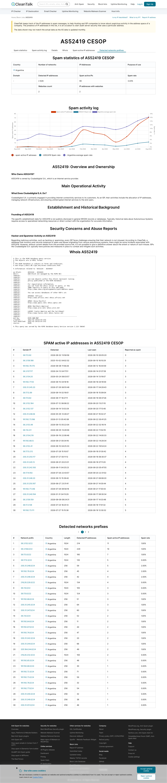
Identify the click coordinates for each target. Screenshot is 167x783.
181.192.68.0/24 (27, 666)
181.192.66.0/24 (27, 599)
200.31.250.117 (29, 457)
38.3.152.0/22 (27, 543)
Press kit (131, 753)
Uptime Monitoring (119, 4)
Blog (100, 755)
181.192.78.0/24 (27, 571)
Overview (14, 729)
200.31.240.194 (29, 494)
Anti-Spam (79, 4)
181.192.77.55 (28, 382)
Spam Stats (45, 760)
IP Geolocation (32, 11)
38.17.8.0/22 (26, 593)
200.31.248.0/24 (28, 577)
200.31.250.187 (29, 483)
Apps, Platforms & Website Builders (24, 733)
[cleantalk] (22, 4)
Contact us (132, 750)
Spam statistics (20, 50)
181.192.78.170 (29, 366)
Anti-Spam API (16, 739)
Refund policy (104, 739)
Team (101, 733)
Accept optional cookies (146, 770)
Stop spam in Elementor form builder (24, 749)
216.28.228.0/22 (28, 582)
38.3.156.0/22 (26, 549)
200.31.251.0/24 (27, 705)
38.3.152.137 (28, 408)
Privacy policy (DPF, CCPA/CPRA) (111, 736)
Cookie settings (134, 757)
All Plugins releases (48, 750)
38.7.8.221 (27, 430)
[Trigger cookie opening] (15, 768)
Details (55, 50)
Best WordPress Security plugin (52, 729)
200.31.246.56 (29, 414)
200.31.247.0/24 (28, 610)
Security (91, 4)
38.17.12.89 (27, 392)
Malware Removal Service (50, 736)
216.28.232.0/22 (28, 655)
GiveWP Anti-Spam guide (20, 752)
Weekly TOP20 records (78, 758)
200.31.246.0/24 (28, 566)
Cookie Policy (38, 777)
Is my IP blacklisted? (120, 17)
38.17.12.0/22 (26, 560)
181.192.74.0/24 (27, 632)
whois (65, 50)
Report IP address (149, 17)
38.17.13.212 (28, 451)
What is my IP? (135, 17)
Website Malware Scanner (95, 11)
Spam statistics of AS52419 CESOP (83, 58)
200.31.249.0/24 (28, 699)
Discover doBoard (76, 736)
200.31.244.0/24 (28, 644)
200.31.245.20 (29, 387)
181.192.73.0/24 (27, 677)
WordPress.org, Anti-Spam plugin (140, 726)
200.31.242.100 (29, 467)
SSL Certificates (76, 729)
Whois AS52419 (83, 252)
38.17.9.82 (27, 398)
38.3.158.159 (28, 499)
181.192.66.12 (28, 441)
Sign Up (149, 4)
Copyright (102, 743)
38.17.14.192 (28, 473)
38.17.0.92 (27, 355)
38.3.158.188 (28, 360)
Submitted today (76, 751)
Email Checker (50, 11)
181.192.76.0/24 (27, 683)
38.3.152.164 (28, 403)
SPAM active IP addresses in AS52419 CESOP (83, 343)
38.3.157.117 (28, 371)
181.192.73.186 (29, 419)
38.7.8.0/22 (25, 588)
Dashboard (45, 753)
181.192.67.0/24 (27, 627)
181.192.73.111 (28, 510)
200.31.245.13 (29, 462)
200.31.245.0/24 (28, 605)
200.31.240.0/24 (28, 694)
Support (131, 746)
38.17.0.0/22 (26, 554)
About (101, 729)
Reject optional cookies (146, 777)
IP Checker (16, 11)
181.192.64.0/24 (27, 621)
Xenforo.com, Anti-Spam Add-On (140, 733)
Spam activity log (39, 50)
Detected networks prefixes (112, 50)
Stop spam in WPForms (20, 755)
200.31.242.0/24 (28, 638)
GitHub (101, 761)
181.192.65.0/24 (27, 660)
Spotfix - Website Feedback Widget (83, 739)
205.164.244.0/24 (28, 649)
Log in (140, 4)
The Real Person (17, 759)
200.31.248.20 (29, 478)
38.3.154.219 (28, 435)
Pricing (43, 757)
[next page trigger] (88, 532)
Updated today (75, 755)
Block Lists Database (77, 761)
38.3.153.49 (28, 425)
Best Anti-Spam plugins (20, 736)
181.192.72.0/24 (27, 671)
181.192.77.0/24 (27, 688)
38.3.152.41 (27, 446)
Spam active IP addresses (84, 50)
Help (133, 4)
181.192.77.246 (29, 489)
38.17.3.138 (27, 505)
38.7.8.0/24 (25, 616)
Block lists (102, 4)
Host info (116, 11)
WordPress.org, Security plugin (139, 729)
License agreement (106, 746)
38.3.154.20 (28, 376)
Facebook (102, 758)
